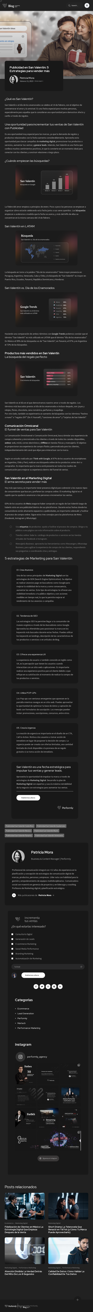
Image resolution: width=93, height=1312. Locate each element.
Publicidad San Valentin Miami (46, 830)
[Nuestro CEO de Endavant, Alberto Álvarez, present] (70, 1118)
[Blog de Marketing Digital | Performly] (11, 5)
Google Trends (58, 333)
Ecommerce (23, 1008)
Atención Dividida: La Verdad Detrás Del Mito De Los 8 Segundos (23, 1272)
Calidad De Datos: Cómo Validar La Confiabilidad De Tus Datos (66, 1272)
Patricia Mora (45, 895)
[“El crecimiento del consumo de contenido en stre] (47, 1118)
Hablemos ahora (28, 797)
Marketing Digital (54, 575)
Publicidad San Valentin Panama (18, 835)
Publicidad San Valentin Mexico (18, 830)
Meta (28, 503)
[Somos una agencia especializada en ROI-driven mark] (47, 1073)
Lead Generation (25, 1013)
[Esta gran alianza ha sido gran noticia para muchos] (25, 1096)
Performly (22, 1018)
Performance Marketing (28, 1028)
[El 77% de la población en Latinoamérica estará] (25, 1118)
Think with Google (41, 458)
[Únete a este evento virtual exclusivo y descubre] (70, 1140)
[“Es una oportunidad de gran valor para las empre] (47, 1096)
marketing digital (47, 141)
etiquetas (24, 526)
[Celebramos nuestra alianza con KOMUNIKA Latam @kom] (70, 1096)
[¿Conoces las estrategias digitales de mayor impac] (47, 1140)
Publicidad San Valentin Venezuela (49, 835)
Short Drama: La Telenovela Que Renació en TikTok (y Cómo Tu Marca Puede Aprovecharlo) (67, 1229)
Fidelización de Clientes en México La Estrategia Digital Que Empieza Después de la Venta (24, 1229)
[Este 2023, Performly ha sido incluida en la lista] (25, 1073)
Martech (21, 1023)
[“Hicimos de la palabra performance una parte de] (70, 1073)
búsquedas (80, 210)
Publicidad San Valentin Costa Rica (19, 826)
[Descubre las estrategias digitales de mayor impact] (25, 1140)
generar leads (40, 145)
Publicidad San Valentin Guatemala (51, 826)
